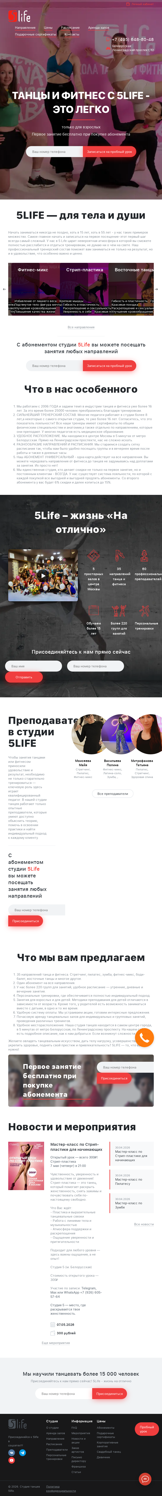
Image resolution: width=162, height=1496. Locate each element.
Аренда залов (98, 27)
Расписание (70, 27)
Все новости (144, 1224)
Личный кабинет (143, 4)
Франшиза (79, 1466)
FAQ (74, 1427)
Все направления (81, 327)
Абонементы (105, 1427)
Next (157, 289)
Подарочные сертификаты (35, 34)
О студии (52, 1427)
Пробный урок (147, 1429)
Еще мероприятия (56, 1343)
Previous (5, 289)
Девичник (103, 1457)
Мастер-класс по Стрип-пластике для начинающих (76, 1147)
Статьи (76, 1472)
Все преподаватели (112, 793)
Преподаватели (55, 1449)
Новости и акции (79, 1440)
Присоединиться (25, 921)
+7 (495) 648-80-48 (133, 39)
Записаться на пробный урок (109, 151)
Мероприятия (81, 1433)
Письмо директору (79, 1459)
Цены (48, 27)
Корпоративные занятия (107, 1444)
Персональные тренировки (55, 1457)
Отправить (24, 677)
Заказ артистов (78, 1450)
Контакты (72, 34)
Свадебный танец (109, 1452)
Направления (25, 27)
